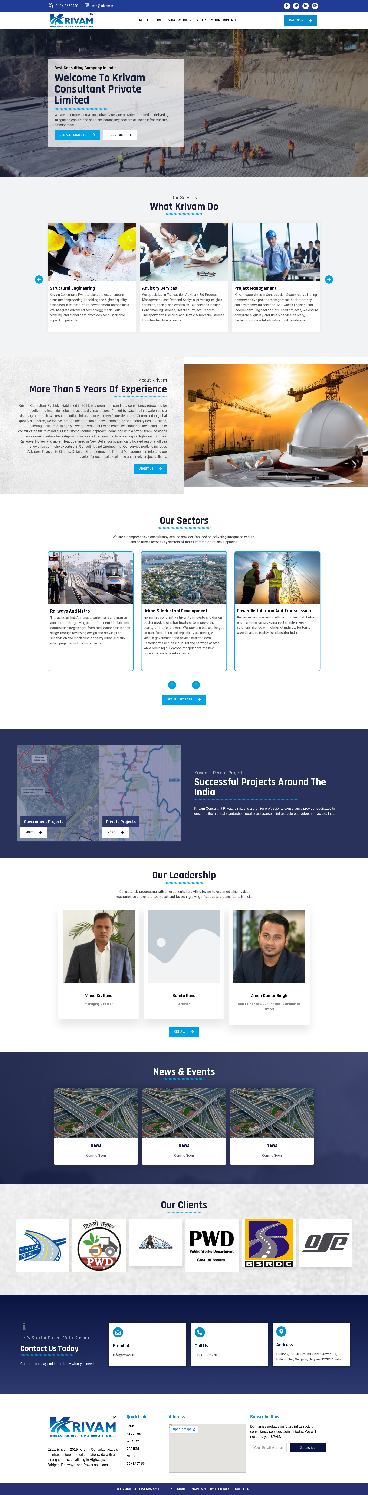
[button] (39, 279)
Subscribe (308, 1447)
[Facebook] (287, 6)
